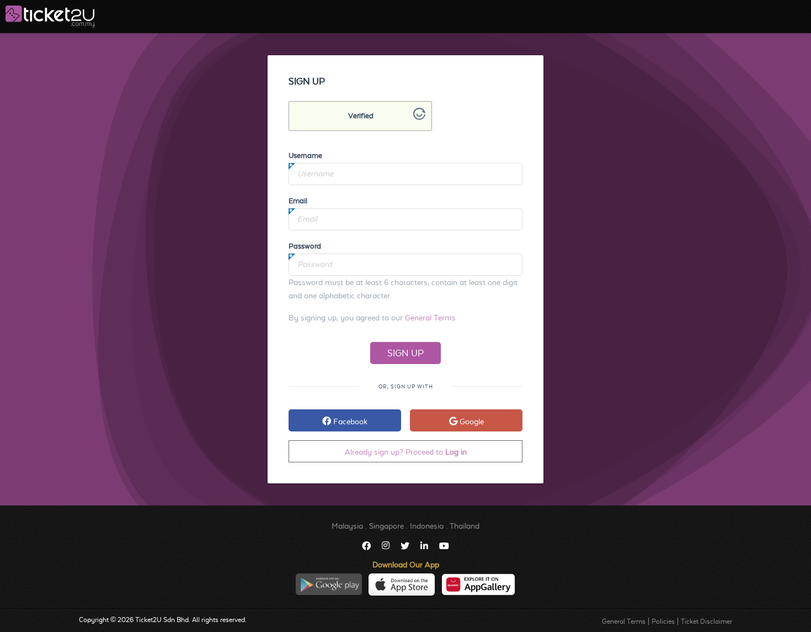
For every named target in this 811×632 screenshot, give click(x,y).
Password (305, 246)
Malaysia (347, 526)
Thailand (464, 526)
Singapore (386, 526)
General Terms (430, 317)
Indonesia (427, 526)
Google (470, 421)
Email (298, 201)
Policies (663, 621)
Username (305, 155)
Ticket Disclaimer (706, 621)
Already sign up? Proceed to (406, 451)
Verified (361, 116)
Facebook (349, 421)
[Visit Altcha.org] (419, 117)
